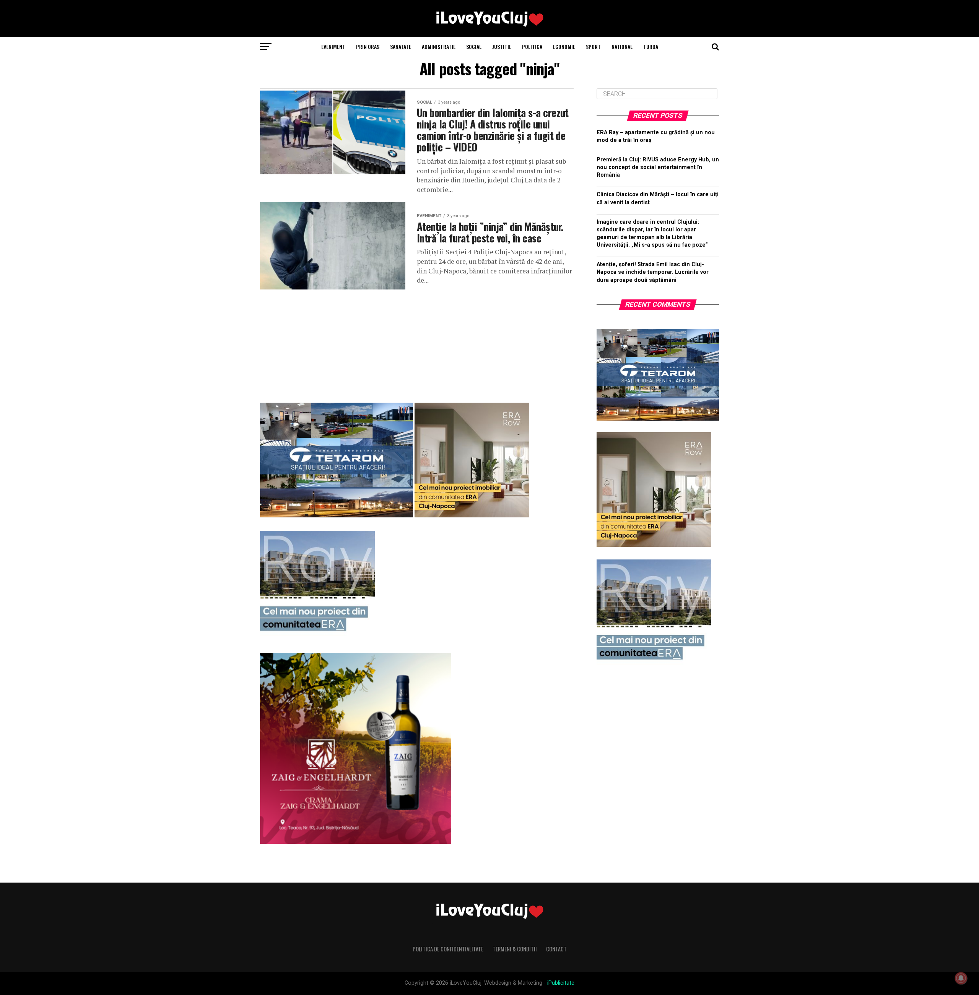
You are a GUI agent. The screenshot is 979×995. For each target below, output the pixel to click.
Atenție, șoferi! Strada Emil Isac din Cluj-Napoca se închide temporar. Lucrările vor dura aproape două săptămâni (653, 272)
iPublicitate (560, 983)
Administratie (438, 46)
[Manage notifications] (961, 978)
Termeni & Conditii (515, 949)
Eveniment (333, 46)
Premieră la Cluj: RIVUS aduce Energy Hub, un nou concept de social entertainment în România (658, 167)
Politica (532, 46)
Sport (593, 46)
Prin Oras (367, 46)
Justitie (501, 46)
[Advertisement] (417, 343)
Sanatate (400, 46)
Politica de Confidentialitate (448, 949)
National (622, 46)
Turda (650, 46)
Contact (556, 949)
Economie (564, 46)
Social (473, 46)
